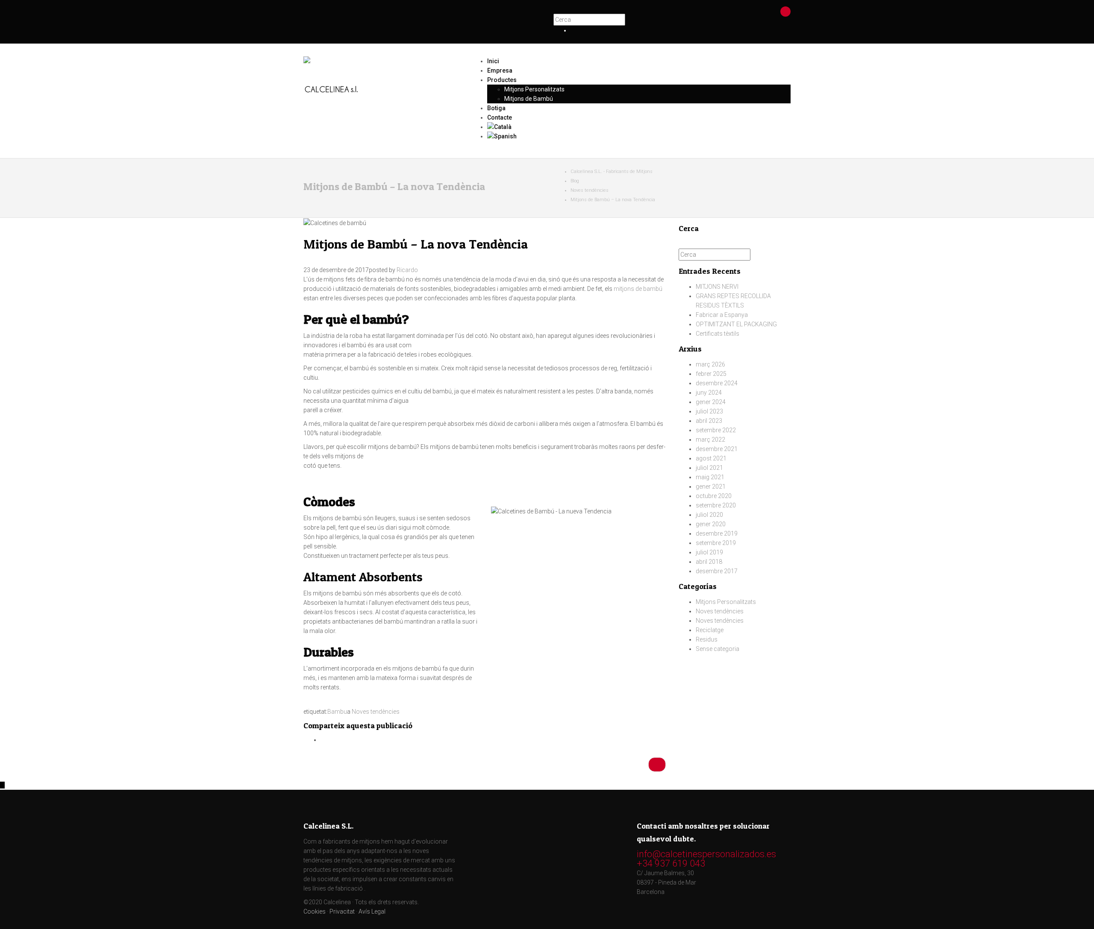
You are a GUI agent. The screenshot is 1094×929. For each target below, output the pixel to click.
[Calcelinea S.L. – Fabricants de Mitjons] (380, 68)
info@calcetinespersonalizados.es (706, 854)
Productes (502, 79)
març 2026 (710, 364)
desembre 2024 (717, 383)
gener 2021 (711, 486)
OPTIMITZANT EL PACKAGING (736, 324)
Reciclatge (709, 630)
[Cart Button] (786, 11)
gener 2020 (711, 524)
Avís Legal (372, 911)
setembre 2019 (716, 542)
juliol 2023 (709, 411)
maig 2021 (710, 477)
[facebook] (573, 30)
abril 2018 (709, 561)
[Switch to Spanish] (639, 136)
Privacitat (342, 911)
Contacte (499, 117)
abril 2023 (709, 420)
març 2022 (710, 439)
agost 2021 (711, 458)
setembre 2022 (716, 430)
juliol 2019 (709, 552)
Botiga (496, 108)
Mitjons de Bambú (528, 98)
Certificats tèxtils (717, 333)
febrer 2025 (711, 373)
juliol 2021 (709, 467)
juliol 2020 (709, 514)
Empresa (499, 70)
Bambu (337, 711)
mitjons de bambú (638, 288)
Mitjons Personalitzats (534, 89)
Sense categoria (717, 648)
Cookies (314, 911)
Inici (493, 61)
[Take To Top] (2, 785)
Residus (707, 639)
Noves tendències (376, 711)
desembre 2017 (717, 571)
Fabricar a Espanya (722, 314)
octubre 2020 (714, 495)
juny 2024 (709, 392)
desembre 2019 (717, 533)
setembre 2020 (716, 505)
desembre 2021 (717, 448)
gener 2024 (711, 402)
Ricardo (407, 270)
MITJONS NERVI (717, 286)
